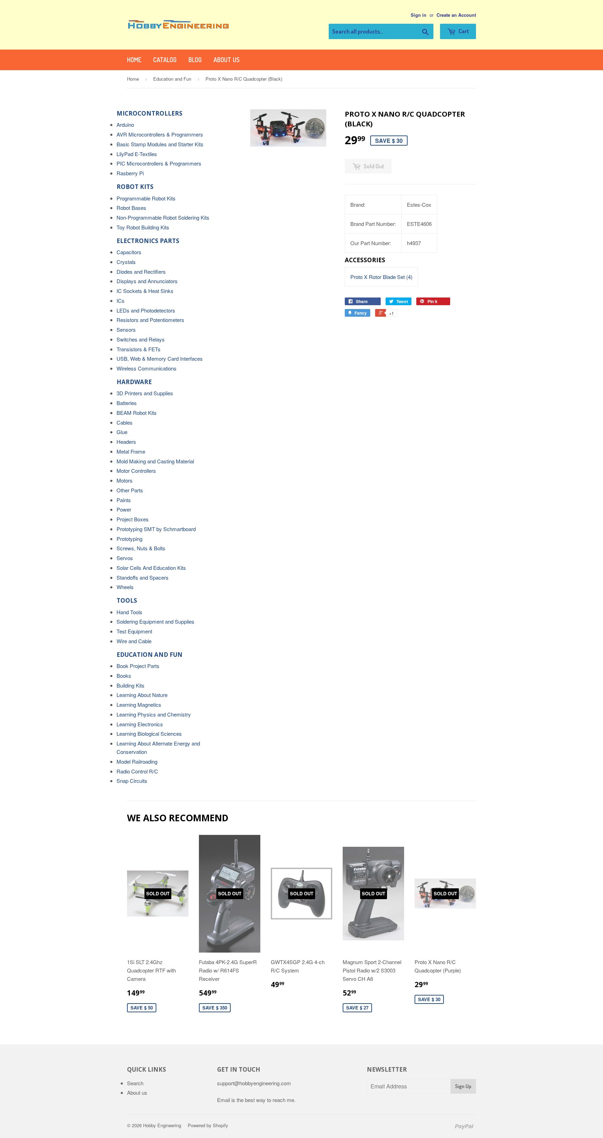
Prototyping (129, 538)
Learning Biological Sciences (149, 733)
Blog (195, 60)
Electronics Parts (148, 241)
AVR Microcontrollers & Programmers (160, 134)
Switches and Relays (141, 339)
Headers (126, 441)
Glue (122, 431)
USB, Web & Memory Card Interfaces (160, 358)
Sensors (126, 329)
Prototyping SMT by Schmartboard (156, 529)
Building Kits (130, 685)
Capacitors (129, 252)
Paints (124, 500)
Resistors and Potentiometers (150, 319)
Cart (463, 31)
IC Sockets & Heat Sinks (145, 290)
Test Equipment (134, 631)
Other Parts (130, 490)
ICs (121, 300)
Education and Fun (172, 78)
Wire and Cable (134, 641)
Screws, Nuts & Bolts (141, 548)
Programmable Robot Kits (146, 198)
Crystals (126, 261)
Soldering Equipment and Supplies (155, 621)
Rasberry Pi (130, 173)
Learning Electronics (140, 724)
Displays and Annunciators (147, 281)
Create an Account (456, 15)
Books (124, 675)
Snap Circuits (132, 780)
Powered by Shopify (208, 1125)
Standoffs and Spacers (143, 577)
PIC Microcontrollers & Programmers (159, 163)
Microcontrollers (150, 113)
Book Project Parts (138, 665)
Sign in (418, 15)
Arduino (125, 124)
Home (134, 60)
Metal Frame (131, 451)
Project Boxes (133, 519)
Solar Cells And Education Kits (151, 567)
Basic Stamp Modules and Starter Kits (160, 144)
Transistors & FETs (139, 349)
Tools (127, 600)
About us (226, 60)
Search (135, 1083)
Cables (125, 422)
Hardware (134, 382)
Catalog (165, 60)
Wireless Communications (147, 368)
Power (124, 509)
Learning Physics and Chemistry (154, 714)
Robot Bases (131, 207)
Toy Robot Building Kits (143, 227)
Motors (125, 480)
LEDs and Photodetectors (146, 310)
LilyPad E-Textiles (137, 153)
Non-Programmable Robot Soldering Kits (163, 217)
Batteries (127, 402)
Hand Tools (129, 612)
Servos (125, 557)
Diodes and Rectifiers (141, 271)
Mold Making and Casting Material (155, 461)
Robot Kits (135, 187)
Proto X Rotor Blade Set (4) (381, 276)
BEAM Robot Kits (137, 412)
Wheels (125, 586)
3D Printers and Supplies (145, 393)
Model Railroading (137, 761)
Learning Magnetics (139, 704)
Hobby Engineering (162, 1125)
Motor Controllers (136, 470)
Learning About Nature (142, 694)
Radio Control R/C (137, 771)
